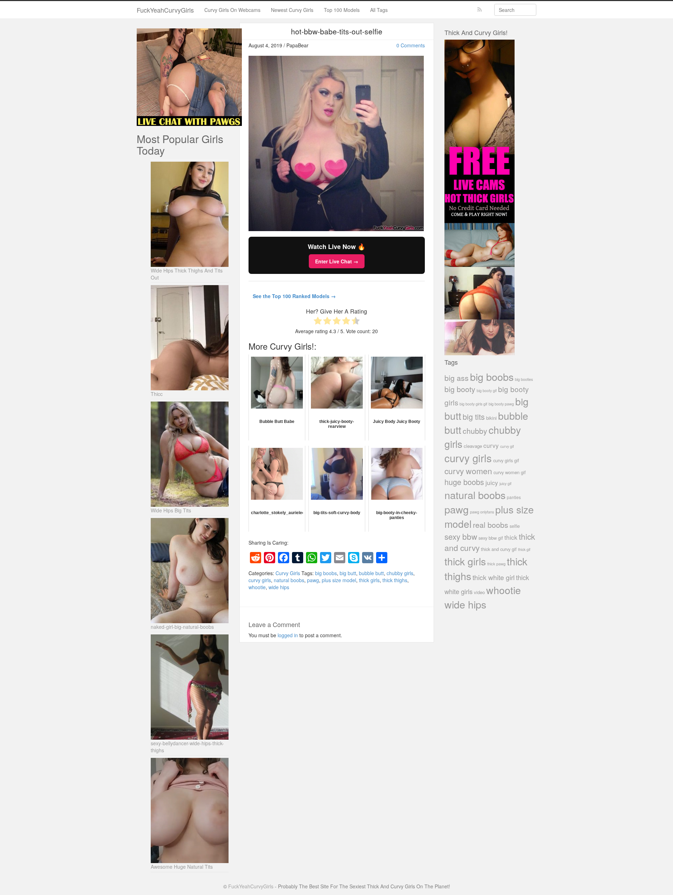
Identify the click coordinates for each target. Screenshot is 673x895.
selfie (515, 526)
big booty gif (487, 390)
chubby (475, 430)
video (479, 592)
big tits (474, 416)
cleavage (473, 446)
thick (510, 537)
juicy (491, 482)
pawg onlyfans (482, 511)
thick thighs (394, 580)
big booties (524, 379)
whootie (257, 587)
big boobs (326, 573)
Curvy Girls (288, 573)
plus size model (339, 580)
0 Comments (410, 45)
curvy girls (260, 580)
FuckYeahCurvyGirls (165, 9)
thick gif (524, 549)
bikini (491, 418)
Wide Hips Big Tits (171, 510)
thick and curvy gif (499, 549)
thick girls (369, 580)
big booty (459, 389)
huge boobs (464, 481)
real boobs (490, 524)
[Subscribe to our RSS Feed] (479, 10)
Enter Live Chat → (336, 261)
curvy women (468, 471)
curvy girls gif (506, 460)
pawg (313, 580)
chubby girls (400, 573)
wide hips (278, 587)
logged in (288, 635)
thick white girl (494, 577)
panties (514, 497)
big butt (348, 573)
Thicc (157, 393)
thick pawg (496, 563)
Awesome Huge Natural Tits (182, 866)
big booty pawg (501, 403)
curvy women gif (510, 472)
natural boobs (289, 580)
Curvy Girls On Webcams (232, 9)
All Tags (379, 9)
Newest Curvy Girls (292, 9)
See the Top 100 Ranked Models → (294, 296)
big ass (456, 377)
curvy (491, 445)
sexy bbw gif (490, 537)
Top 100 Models (342, 9)
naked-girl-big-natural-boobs (182, 626)
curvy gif (507, 446)
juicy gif (505, 483)
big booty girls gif (473, 403)
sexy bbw (460, 536)
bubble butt (371, 573)
